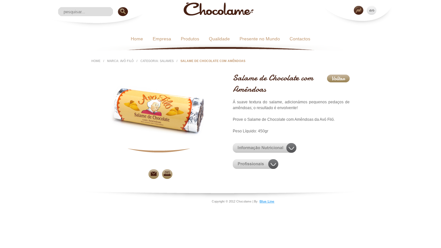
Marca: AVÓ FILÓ (120, 61)
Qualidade (219, 38)
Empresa (162, 38)
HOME (95, 61)
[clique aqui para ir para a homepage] (218, 14)
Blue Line (267, 201)
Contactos (300, 38)
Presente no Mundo (260, 38)
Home (137, 38)
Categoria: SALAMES (157, 61)
